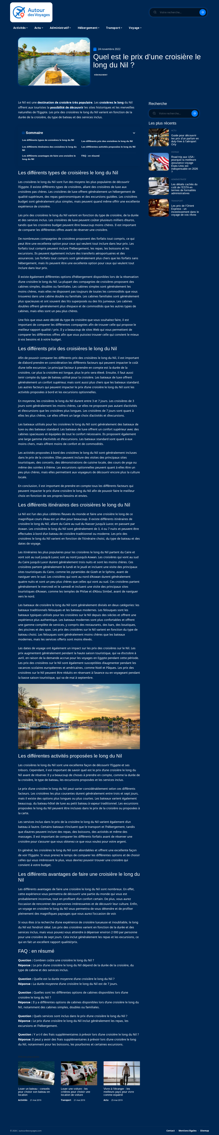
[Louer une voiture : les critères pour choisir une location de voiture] (79, 1073)
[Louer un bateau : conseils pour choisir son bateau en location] (36, 1073)
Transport (66, 1100)
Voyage (175, 151)
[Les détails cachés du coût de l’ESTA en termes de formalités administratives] (159, 186)
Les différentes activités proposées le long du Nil (108, 146)
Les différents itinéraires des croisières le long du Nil (49, 148)
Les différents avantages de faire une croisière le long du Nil (49, 157)
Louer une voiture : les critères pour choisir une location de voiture (75, 1091)
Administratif (178, 179)
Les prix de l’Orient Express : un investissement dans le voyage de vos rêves (185, 210)
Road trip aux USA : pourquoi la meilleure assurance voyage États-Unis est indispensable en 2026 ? (184, 164)
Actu (106, 1100)
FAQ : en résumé (90, 155)
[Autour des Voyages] (31, 12)
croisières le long (111, 102)
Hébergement (101, 75)
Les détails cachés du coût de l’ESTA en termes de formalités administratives (184, 189)
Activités (22, 1100)
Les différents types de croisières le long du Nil (48, 140)
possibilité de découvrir (66, 107)
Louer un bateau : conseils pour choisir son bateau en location (34, 1091)
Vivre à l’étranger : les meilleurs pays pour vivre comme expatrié (119, 1091)
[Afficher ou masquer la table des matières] (89, 133)
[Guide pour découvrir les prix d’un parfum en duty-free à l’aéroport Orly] (159, 137)
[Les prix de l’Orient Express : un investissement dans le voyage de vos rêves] (159, 208)
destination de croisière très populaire (65, 102)
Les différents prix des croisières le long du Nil (107, 141)
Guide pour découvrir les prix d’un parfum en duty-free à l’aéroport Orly (185, 140)
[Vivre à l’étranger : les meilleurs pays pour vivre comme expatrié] (122, 1073)
